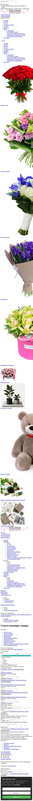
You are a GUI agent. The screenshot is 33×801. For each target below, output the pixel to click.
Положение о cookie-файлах (14, 36)
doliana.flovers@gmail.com (11, 610)
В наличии (5, 651)
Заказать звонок (5, 17)
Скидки (5, 660)
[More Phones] (11, 595)
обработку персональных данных (19, 711)
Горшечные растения (13, 569)
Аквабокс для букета (6, 672)
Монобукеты (4, 299)
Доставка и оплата (9, 25)
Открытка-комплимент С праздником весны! (13, 684)
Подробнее (17, 784)
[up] (18, 677)
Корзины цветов (5, 382)
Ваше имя (4, 706)
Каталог (6, 22)
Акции (4, 662)
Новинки (5, 663)
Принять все (16, 797)
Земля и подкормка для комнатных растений (13, 500)
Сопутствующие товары (7, 526)
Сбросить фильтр (18, 649)
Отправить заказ (5, 730)
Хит (4, 658)
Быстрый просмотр (18, 669)
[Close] (7, 533)
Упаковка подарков (12, 570)
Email (2, 709)
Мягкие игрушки (5, 474)
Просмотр (9, 678)
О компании (10, 30)
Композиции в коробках (7, 365)
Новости (6, 27)
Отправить (3, 713)
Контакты (6, 38)
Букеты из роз (4, 105)
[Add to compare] (3, 671)
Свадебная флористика (13, 566)
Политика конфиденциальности (16, 33)
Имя (2, 719)
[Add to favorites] (1, 671)
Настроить (16, 793)
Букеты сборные (5, 171)
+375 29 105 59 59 (5, 534)
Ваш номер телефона (7, 708)
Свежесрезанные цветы (13, 565)
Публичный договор (12, 32)
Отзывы (6, 26)
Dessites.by (13, 766)
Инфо (5, 29)
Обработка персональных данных (16, 35)
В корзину (3, 678)
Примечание (4, 727)
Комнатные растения (6, 408)
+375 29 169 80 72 (5, 536)
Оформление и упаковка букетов (16, 567)
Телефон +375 (5, 720)
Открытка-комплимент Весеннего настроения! (13, 697)
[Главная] (14, 530)
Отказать (16, 789)
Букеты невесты (5, 237)
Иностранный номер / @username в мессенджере (14, 722)
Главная (6, 20)
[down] (1, 677)
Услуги (6, 23)
